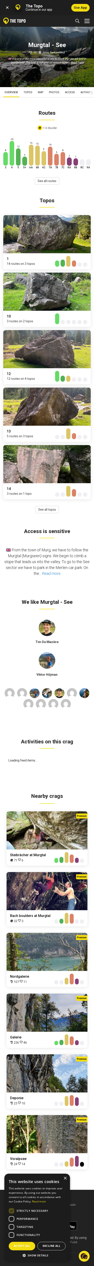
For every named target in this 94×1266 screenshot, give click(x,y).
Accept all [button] (22, 1246)
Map (40, 92)
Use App (80, 8)
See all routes (47, 181)
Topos (28, 92)
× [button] (65, 1178)
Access (70, 92)
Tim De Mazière (47, 642)
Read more (77, 62)
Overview (11, 92)
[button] (37, 1255)
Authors (86, 92)
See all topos (47, 509)
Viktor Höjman (47, 674)
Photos (54, 92)
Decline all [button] (51, 1246)
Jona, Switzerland (53, 52)
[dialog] (37, 1218)
